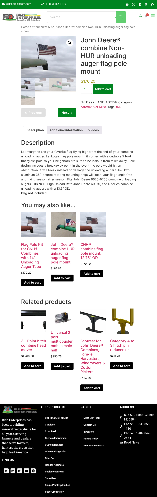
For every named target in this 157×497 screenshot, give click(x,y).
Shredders (50, 478)
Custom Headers (54, 444)
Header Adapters (54, 464)
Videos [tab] (93, 130)
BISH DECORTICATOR (57, 417)
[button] (153, 15)
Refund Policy (90, 438)
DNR (118, 107)
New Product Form (93, 445)
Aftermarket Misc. (43, 27)
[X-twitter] (133, 4)
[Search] (121, 17)
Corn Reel (50, 431)
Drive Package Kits (55, 451)
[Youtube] (127, 4)
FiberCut (49, 458)
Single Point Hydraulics (57, 485)
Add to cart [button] (32, 282)
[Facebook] (152, 4)
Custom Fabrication (55, 438)
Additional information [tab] (66, 130)
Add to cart (103, 89)
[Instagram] (146, 4)
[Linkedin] (139, 4)
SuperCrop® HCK (54, 491)
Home (25, 27)
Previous (35, 112)
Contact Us (89, 424)
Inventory (88, 431)
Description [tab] (35, 130)
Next (65, 112)
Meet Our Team (91, 417)
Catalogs (50, 424)
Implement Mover (54, 471)
